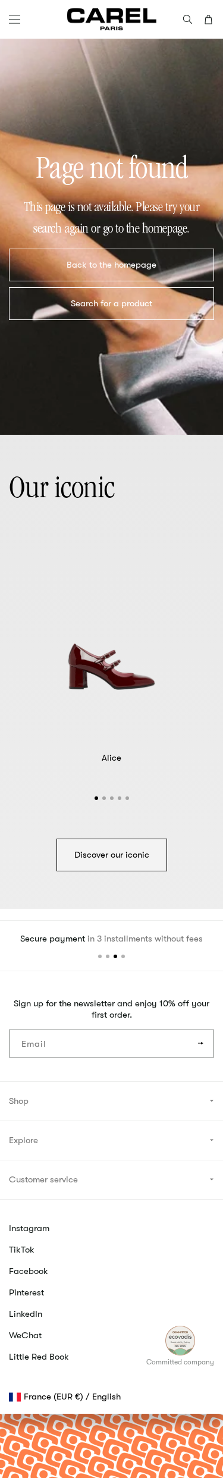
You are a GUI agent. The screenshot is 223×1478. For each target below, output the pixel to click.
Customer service (43, 1179)
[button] (14, 19)
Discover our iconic (111, 854)
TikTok (21, 1249)
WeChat (25, 1335)
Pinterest (26, 1292)
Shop (19, 1101)
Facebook (28, 1271)
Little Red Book (39, 1356)
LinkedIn (25, 1314)
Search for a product (111, 303)
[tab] (96, 798)
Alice (111, 757)
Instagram (29, 1228)
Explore (23, 1140)
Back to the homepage (111, 264)
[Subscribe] (200, 1043)
